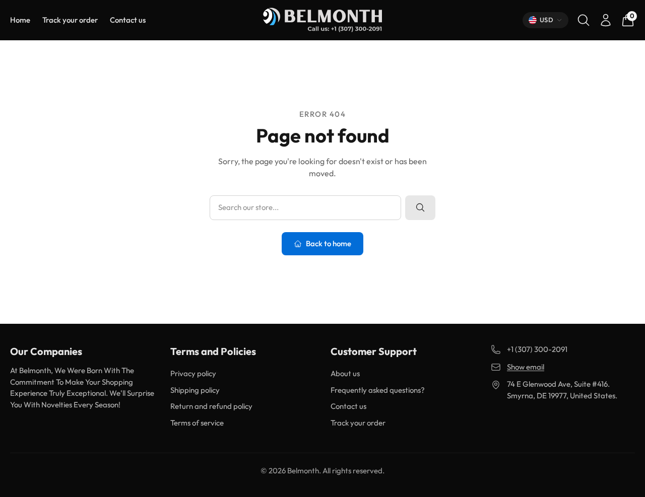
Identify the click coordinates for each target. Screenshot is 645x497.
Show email (525, 367)
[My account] (606, 20)
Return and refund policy (211, 406)
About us (345, 373)
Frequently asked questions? (378, 390)
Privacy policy (193, 373)
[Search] (583, 20)
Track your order (70, 20)
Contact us (128, 20)
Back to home (328, 243)
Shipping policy (195, 390)
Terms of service (197, 423)
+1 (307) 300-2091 (537, 349)
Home (20, 20)
